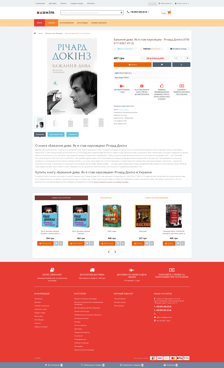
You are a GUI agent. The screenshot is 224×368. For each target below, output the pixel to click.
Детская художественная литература (87, 308)
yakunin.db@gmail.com (164, 317)
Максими (143, 231)
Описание (40, 134)
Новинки (51, 23)
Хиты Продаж (39, 320)
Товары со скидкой (41, 327)
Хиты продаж (82, 23)
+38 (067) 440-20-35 (163, 306)
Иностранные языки (81, 318)
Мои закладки (119, 306)
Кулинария (78, 329)
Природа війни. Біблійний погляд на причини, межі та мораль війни (174, 232)
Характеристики (56, 134)
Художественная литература (84, 350)
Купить (139, 243)
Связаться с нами (41, 309)
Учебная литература (81, 343)
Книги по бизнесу (80, 325)
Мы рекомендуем (67, 23)
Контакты (91, 3)
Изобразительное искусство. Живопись (88, 315)
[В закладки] (56, 243)
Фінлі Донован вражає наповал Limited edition (50, 232)
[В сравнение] (61, 243)
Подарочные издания (81, 332)
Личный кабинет (120, 299)
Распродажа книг (80, 339)
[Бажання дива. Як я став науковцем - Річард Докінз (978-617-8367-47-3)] (40, 123)
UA (150, 3)
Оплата (63, 3)
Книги (39, 23)
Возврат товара (40, 313)
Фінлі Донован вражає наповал (81, 232)
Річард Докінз (123, 109)
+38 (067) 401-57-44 (163, 310)
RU (155, 3)
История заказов (120, 302)
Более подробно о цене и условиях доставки (111, 182)
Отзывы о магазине (99, 23)
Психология (78, 336)
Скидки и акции (76, 3)
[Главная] (35, 33)
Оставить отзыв (179, 49)
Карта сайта (39, 316)
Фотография (78, 346)
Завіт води (112, 231)
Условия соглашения (42, 306)
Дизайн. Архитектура (81, 311)
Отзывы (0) (72, 134)
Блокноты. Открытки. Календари (85, 299)
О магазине (40, 3)
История (77, 322)
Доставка (52, 3)
